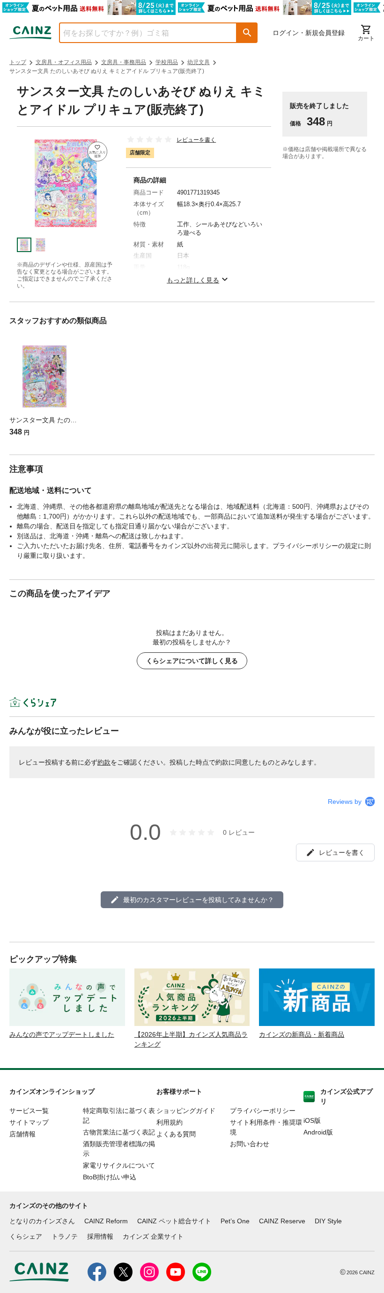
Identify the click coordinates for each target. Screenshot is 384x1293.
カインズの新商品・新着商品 (301, 1034)
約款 (104, 762)
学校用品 (166, 62)
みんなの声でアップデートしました (61, 1034)
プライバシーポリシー (262, 1110)
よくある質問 (176, 1134)
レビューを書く (196, 140)
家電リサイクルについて (119, 1165)
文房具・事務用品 (123, 62)
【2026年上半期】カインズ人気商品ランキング (191, 1039)
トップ (17, 62)
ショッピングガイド (185, 1110)
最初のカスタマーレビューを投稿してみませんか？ (198, 899)
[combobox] (141, 33)
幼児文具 (198, 62)
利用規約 (169, 1122)
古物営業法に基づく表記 (119, 1132)
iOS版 (312, 1120)
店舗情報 (22, 1134)
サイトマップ (29, 1122)
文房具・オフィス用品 (64, 62)
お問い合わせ (249, 1144)
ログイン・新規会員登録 (309, 32)
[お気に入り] (97, 151)
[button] (247, 32)
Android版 (318, 1132)
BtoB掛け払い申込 (109, 1177)
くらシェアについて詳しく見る (192, 661)
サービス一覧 (29, 1110)
